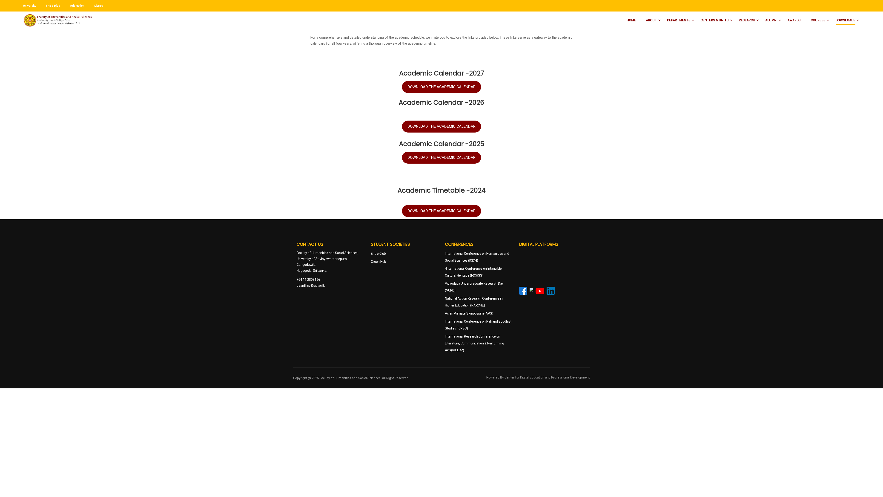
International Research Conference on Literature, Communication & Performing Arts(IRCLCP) (474, 343)
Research (747, 20)
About (651, 20)
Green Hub (378, 261)
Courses (818, 20)
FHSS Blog (53, 5)
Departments (679, 20)
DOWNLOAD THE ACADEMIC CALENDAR (441, 86)
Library (98, 5)
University (29, 5)
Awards (794, 20)
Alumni (771, 20)
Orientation (77, 5)
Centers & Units (715, 20)
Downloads (845, 20)
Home (631, 20)
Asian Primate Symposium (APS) (469, 313)
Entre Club (378, 253)
